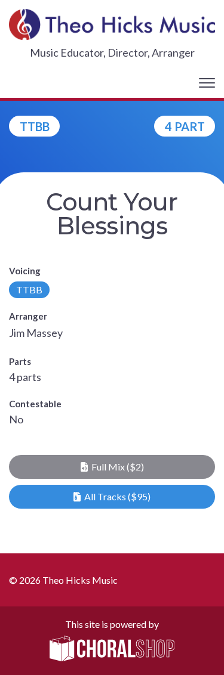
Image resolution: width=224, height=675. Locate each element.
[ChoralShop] (112, 649)
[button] (112, 467)
